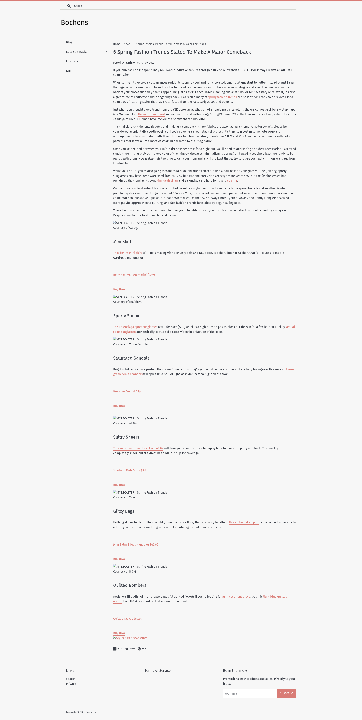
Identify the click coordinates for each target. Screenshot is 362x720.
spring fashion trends (222, 97)
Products (86, 61)
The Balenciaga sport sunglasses (135, 327)
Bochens (90, 712)
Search (70, 679)
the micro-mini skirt (151, 114)
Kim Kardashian (167, 180)
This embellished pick (244, 522)
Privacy (71, 683)
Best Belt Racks (86, 52)
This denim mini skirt (127, 253)
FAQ (68, 71)
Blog (69, 42)
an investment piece (236, 596)
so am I (232, 180)
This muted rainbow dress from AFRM (138, 448)
